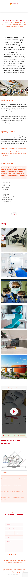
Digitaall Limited (16, 574)
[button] (13, 9)
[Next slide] (24, 88)
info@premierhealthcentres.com (14, 562)
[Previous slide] (3, 88)
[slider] (22, 435)
